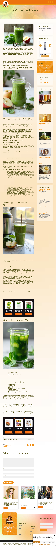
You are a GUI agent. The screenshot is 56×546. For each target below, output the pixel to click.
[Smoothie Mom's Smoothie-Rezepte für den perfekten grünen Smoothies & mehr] (9, 519)
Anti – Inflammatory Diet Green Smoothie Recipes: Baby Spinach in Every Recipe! (28, 311)
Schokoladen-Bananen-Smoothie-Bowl (45, 158)
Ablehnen (43, 542)
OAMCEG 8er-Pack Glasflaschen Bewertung (44, 190)
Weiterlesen (22, 507)
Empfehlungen (32, 2)
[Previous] (40, 45)
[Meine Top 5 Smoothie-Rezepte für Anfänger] (45, 97)
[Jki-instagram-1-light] (8, 532)
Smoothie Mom (19, 2)
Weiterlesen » (40, 129)
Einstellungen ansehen (51, 542)
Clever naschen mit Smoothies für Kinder (10, 500)
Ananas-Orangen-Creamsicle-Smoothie (44, 124)
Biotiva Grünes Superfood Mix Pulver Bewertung (44, 213)
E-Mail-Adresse (5, 472)
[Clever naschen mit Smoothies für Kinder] (11, 492)
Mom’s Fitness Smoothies (41, 500)
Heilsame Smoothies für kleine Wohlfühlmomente (25, 501)
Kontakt (43, 2)
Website (4, 475)
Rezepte (24, 2)
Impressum (48, 544)
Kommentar (5, 457)
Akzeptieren (36, 542)
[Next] (50, 45)
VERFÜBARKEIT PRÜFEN (9, 431)
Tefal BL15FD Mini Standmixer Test (45, 206)
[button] (54, 534)
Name (4, 468)
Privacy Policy (45, 544)
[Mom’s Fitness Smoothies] (45, 492)
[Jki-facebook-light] (6, 532)
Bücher (28, 2)
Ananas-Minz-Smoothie (43, 140)
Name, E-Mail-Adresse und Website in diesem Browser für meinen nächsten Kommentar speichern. (18, 480)
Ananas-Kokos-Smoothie (43, 174)
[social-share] (28, 445)
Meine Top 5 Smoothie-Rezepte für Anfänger (44, 105)
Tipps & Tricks (38, 2)
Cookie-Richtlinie (41, 544)
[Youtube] (11, 532)
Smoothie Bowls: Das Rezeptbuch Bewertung (45, 197)
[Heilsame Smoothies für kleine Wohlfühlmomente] (28, 492)
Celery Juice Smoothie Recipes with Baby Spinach (8, 311)
